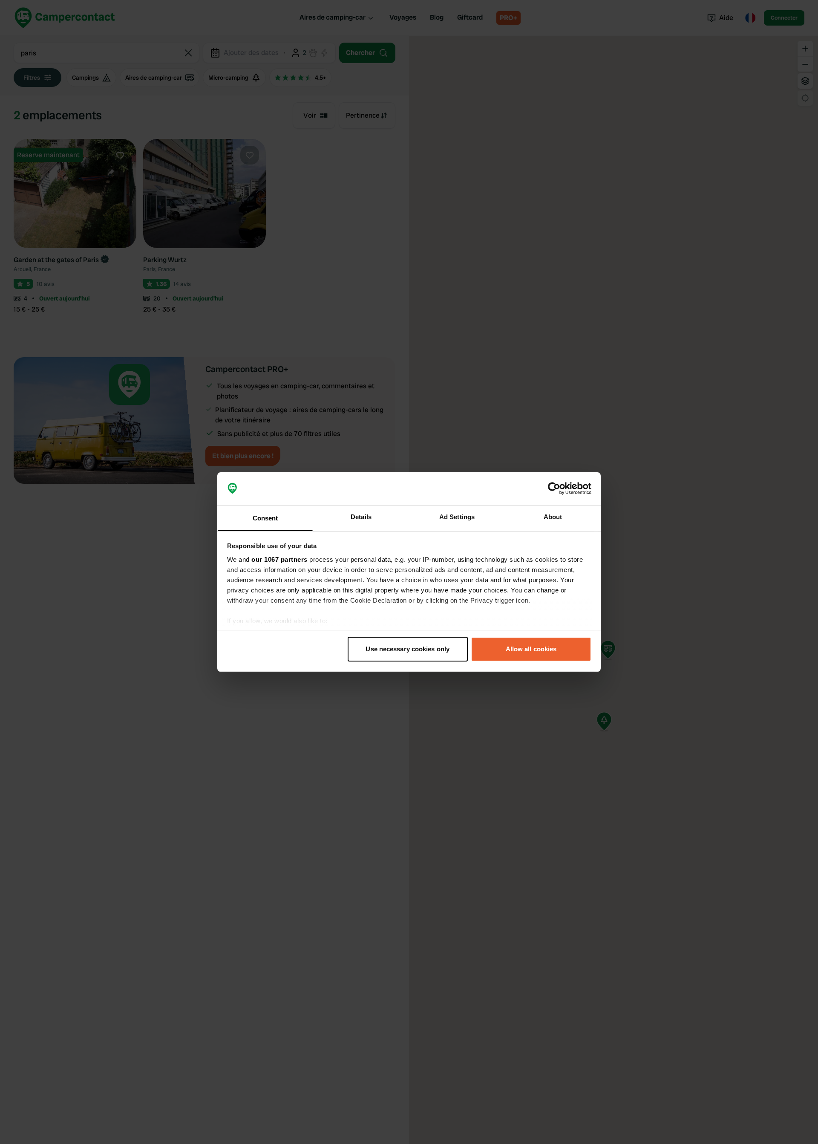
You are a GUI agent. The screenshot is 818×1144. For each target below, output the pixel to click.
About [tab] (553, 516)
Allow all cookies (531, 649)
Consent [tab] (265, 518)
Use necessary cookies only (407, 649)
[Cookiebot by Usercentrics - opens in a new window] (554, 488)
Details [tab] (361, 516)
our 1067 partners (279, 559)
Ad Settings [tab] (457, 516)
